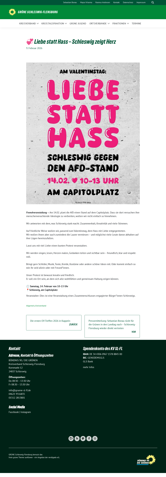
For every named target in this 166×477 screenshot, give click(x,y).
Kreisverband (40, 305)
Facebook (14, 412)
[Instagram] (95, 438)
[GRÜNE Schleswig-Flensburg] (12, 11)
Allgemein (30, 305)
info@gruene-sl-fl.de (20, 390)
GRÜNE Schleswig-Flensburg (38, 12)
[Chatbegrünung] (71, 438)
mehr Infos (88, 367)
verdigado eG (53, 457)
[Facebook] (89, 438)
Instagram (25, 412)
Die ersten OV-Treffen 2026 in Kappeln (53, 322)
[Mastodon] (83, 438)
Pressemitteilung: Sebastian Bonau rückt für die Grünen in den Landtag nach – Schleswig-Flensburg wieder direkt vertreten (112, 326)
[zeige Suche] (152, 2)
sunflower (29, 457)
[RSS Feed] (77, 438)
